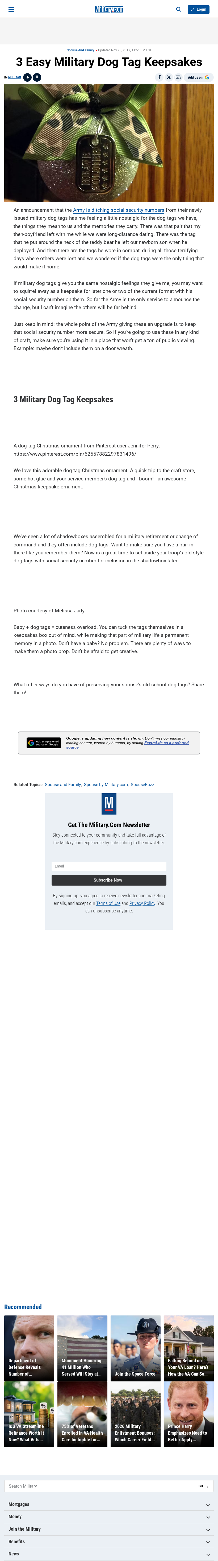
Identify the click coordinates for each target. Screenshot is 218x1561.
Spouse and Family (80, 50)
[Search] (178, 9)
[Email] (178, 77)
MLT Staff (14, 77)
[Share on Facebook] (159, 77)
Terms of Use (108, 903)
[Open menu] (11, 9)
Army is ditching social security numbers (118, 210)
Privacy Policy (142, 903)
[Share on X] (169, 77)
